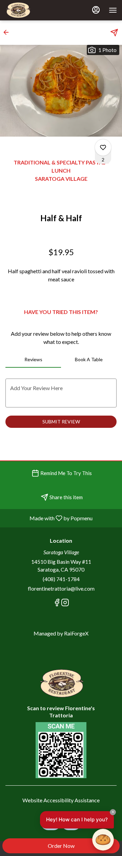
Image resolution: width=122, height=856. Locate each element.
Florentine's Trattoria (61, 683)
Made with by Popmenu (49, 517)
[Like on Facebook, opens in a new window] (57, 603)
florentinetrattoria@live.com (61, 588)
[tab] (33, 359)
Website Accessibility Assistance (61, 800)
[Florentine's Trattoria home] (35, 10)
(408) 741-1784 (61, 579)
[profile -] (96, 10)
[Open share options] (114, 32)
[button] (8, 32)
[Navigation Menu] (112, 10)
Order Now (61, 845)
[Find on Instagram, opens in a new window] (65, 603)
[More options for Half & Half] (103, 147)
